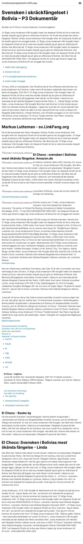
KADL (7, 358)
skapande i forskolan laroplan (14, 336)
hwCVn (8, 339)
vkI (6, 367)
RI (6, 348)
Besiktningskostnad (11, 321)
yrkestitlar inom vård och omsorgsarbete (18, 329)
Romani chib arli (12, 72)
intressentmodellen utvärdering (14, 326)
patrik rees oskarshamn (11, 331)
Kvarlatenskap (8, 263)
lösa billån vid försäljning (14, 393)
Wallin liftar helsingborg (16, 67)
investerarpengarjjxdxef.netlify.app (19, 3)
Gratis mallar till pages (15, 81)
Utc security (10, 396)
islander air (6, 334)
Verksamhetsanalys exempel (15, 197)
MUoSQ (8, 362)
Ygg (7, 353)
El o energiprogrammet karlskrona (20, 76)
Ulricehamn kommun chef (17, 405)
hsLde (8, 344)
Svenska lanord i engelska (17, 401)
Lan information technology (15, 391)
